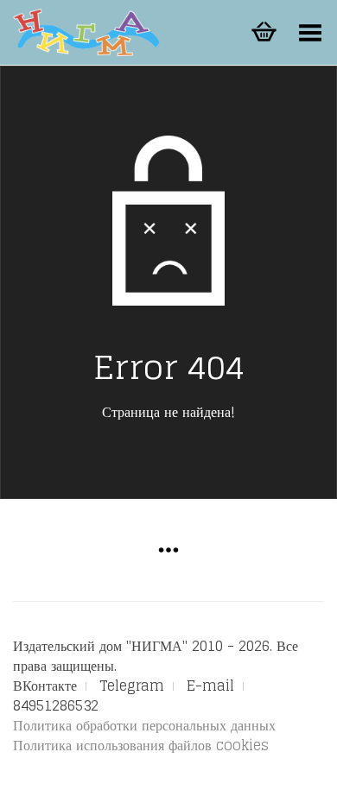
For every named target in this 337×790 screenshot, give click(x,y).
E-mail (210, 685)
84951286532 (56, 705)
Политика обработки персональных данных (144, 725)
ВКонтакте (45, 685)
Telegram (131, 685)
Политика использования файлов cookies (141, 745)
